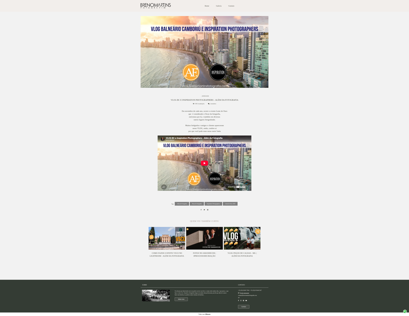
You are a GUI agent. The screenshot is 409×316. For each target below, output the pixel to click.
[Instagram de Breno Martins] (240, 300)
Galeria (219, 6)
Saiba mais (181, 299)
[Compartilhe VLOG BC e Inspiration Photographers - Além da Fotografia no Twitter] (204, 209)
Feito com (204, 314)
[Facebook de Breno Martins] (238, 300)
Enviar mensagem (244, 293)
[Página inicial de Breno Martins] (156, 6)
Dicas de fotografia (197, 204)
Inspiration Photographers (213, 204)
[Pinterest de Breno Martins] (243, 300)
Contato (231, 6)
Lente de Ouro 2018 (230, 204)
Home (207, 6)
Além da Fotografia (182, 204)
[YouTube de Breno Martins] (246, 300)
